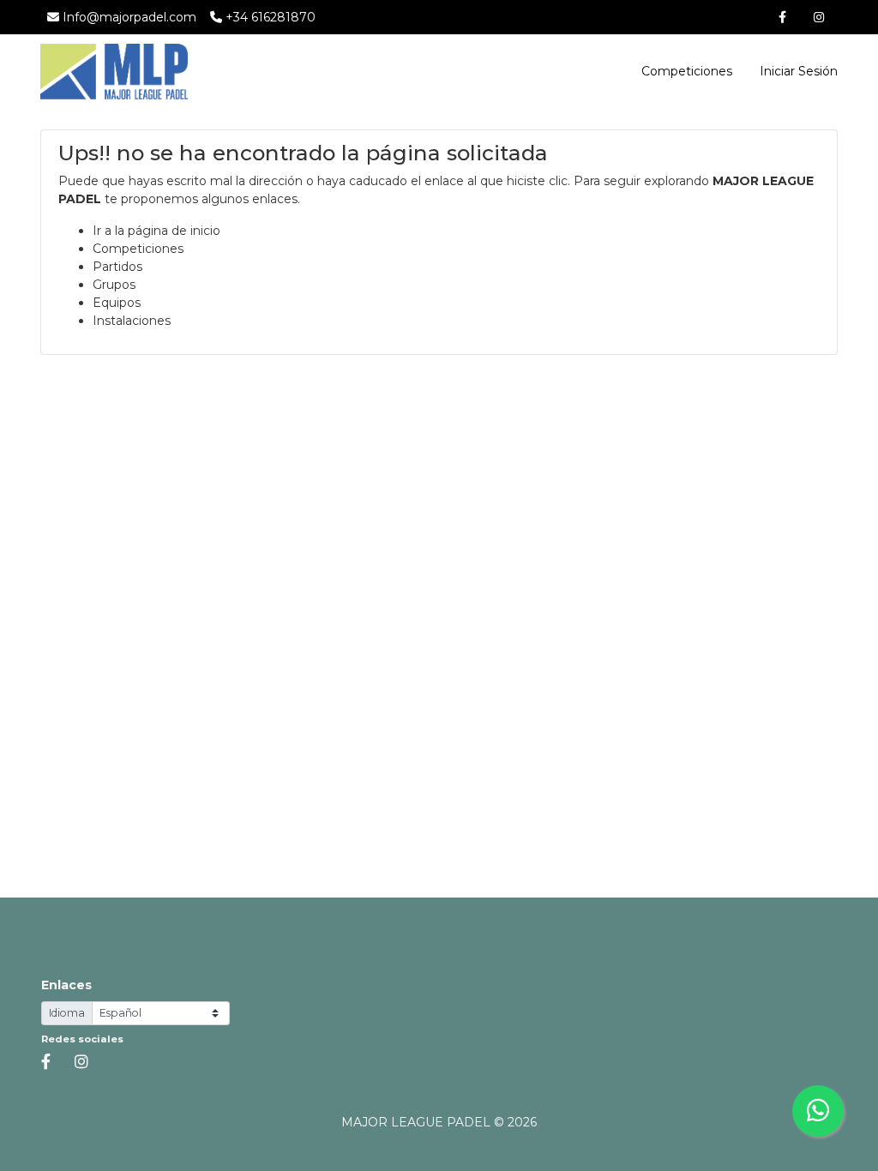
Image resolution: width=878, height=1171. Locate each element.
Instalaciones (132, 320)
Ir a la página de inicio (156, 230)
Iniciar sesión (797, 71)
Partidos (117, 266)
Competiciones (686, 71)
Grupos (114, 284)
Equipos (117, 302)
